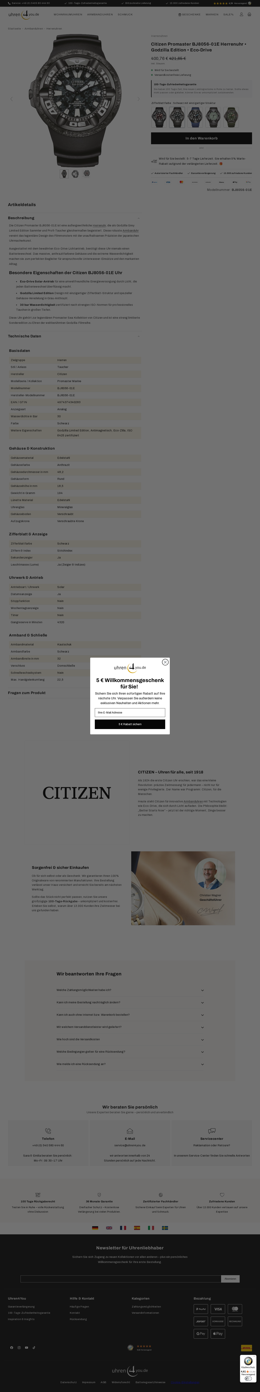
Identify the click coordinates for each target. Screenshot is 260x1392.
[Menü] (254, 1357)
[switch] (248, 1378)
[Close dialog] (165, 662)
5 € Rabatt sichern (130, 724)
